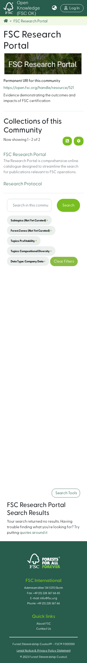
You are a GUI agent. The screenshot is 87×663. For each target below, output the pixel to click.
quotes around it (33, 532)
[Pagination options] (79, 141)
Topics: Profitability (24, 241)
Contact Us (43, 628)
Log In (76, 8)
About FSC (43, 623)
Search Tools (66, 493)
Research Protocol (22, 184)
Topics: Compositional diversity (31, 251)
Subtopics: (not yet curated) (29, 220)
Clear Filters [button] (64, 261)
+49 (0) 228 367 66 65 (46, 593)
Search (68, 205)
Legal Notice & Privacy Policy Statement (44, 650)
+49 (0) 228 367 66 (48, 603)
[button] (54, 8)
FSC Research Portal (24, 154)
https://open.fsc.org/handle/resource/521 (38, 88)
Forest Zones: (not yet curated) (31, 230)
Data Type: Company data (28, 261)
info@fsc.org (48, 598)
